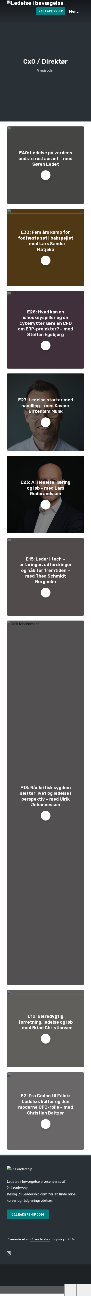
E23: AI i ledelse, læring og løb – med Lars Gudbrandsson (45, 488)
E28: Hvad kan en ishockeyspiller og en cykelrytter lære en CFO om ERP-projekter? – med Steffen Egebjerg (45, 323)
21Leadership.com (28, 1214)
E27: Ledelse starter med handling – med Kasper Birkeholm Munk (45, 405)
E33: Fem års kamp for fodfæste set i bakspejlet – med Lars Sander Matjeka (45, 241)
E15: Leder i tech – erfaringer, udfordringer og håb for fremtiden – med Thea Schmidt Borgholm (45, 570)
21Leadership (51, 11)
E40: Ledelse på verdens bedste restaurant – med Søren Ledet (45, 158)
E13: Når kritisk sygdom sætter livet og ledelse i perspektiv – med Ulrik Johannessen (45, 796)
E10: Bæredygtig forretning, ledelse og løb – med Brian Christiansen (45, 1022)
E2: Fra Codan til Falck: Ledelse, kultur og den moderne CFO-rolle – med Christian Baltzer (45, 1104)
